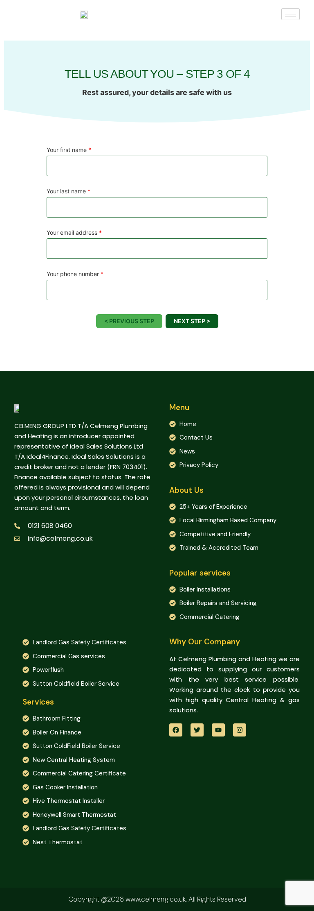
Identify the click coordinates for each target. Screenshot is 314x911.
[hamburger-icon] (290, 14)
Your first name (69, 150)
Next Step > (192, 320)
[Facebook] (175, 730)
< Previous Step (129, 320)
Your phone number (75, 274)
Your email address (74, 233)
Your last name (68, 191)
